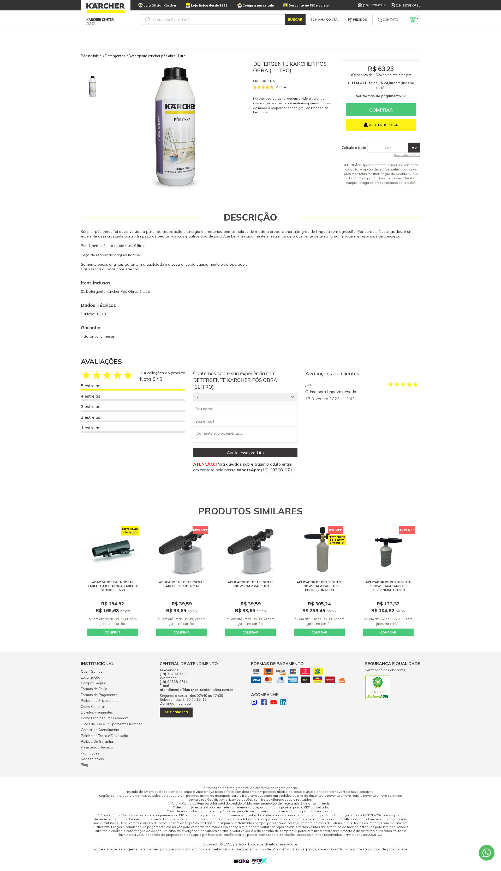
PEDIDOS (360, 19)
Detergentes (115, 56)
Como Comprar (93, 706)
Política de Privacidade (99, 700)
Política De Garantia (97, 741)
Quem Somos (91, 671)
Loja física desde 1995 (209, 5)
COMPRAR (113, 632)
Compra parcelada (258, 5)
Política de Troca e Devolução (104, 736)
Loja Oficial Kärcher (160, 5)
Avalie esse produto (245, 452)
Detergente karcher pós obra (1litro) (158, 56)
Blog (84, 765)
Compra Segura (93, 683)
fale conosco (176, 712)
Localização (90, 677)
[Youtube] (273, 703)
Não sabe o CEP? (407, 155)
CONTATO (390, 19)
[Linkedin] (283, 702)
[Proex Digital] (259, 862)
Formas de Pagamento (99, 695)
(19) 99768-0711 (408, 5)
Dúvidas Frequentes (97, 712)
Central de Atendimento (100, 730)
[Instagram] (254, 703)
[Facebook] (264, 702)
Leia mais (260, 112)
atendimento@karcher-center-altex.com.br (196, 690)
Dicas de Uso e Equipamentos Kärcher (111, 724)
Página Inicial (91, 56)
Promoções (90, 753)
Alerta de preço (383, 125)
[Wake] (241, 861)
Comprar (381, 110)
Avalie (281, 87)
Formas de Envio (94, 689)
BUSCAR (295, 19)
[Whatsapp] (486, 853)
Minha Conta (326, 19)
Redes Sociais (92, 759)
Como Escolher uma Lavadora (105, 718)
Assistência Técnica (97, 747)
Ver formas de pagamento (378, 96)
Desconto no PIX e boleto (309, 5)
